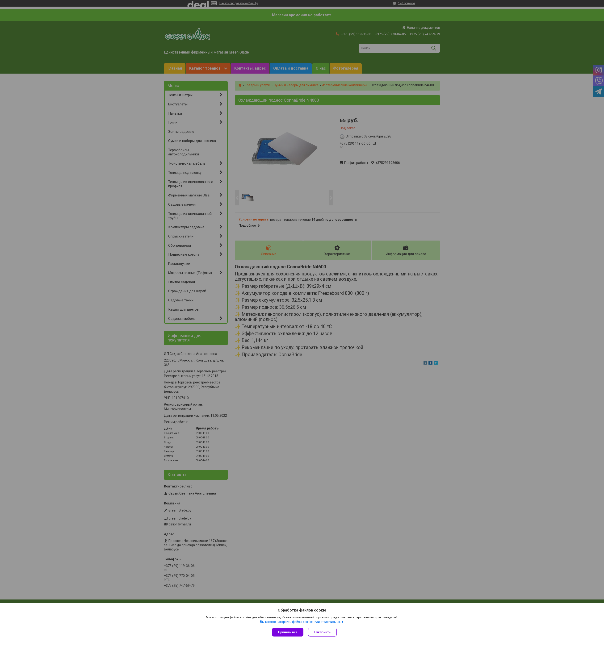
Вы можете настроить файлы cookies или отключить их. (300, 622)
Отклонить (322, 632)
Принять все (287, 632)
